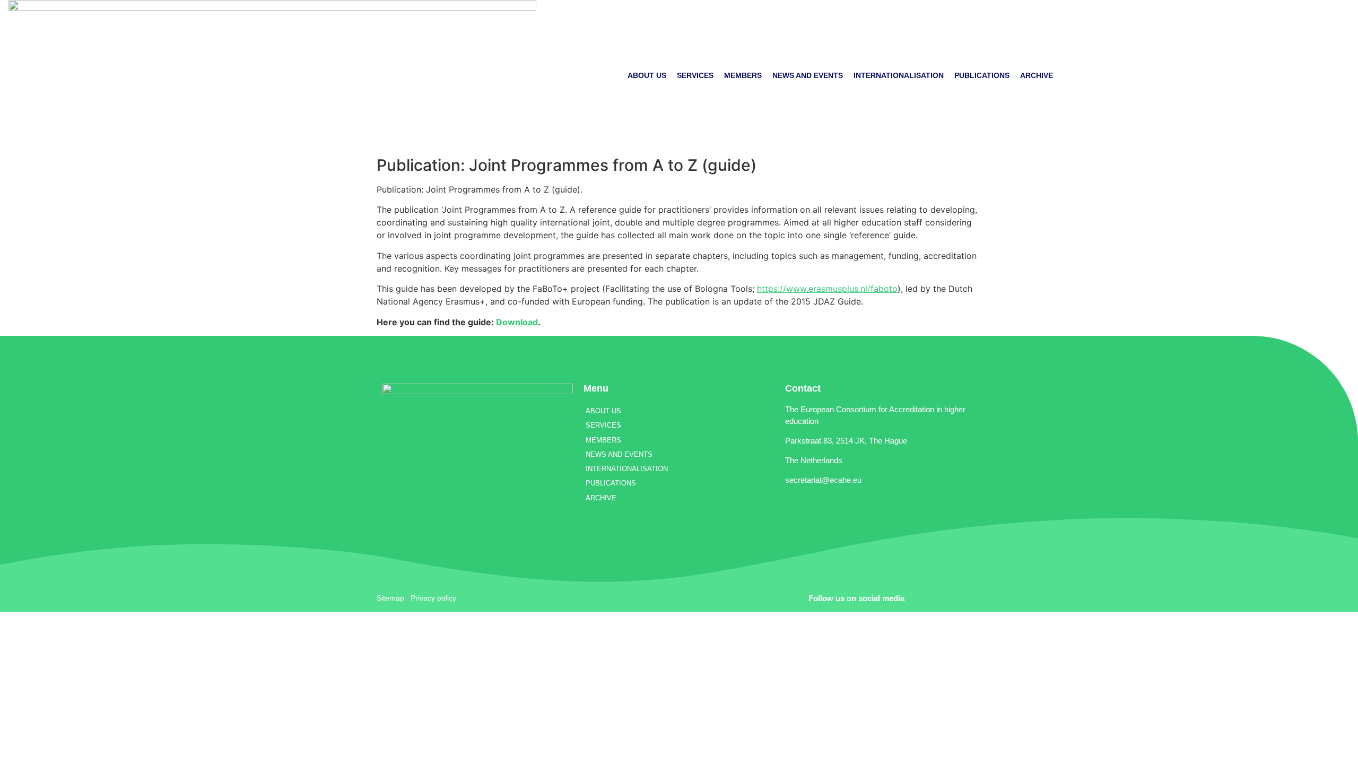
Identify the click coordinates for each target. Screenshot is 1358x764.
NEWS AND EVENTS (807, 75)
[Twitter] (937, 598)
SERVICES (695, 75)
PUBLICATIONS (981, 75)
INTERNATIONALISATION (899, 75)
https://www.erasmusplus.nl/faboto (827, 288)
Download (517, 322)
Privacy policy (433, 598)
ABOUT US (647, 75)
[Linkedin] (965, 598)
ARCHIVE (1036, 75)
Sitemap (390, 598)
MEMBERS (743, 75)
